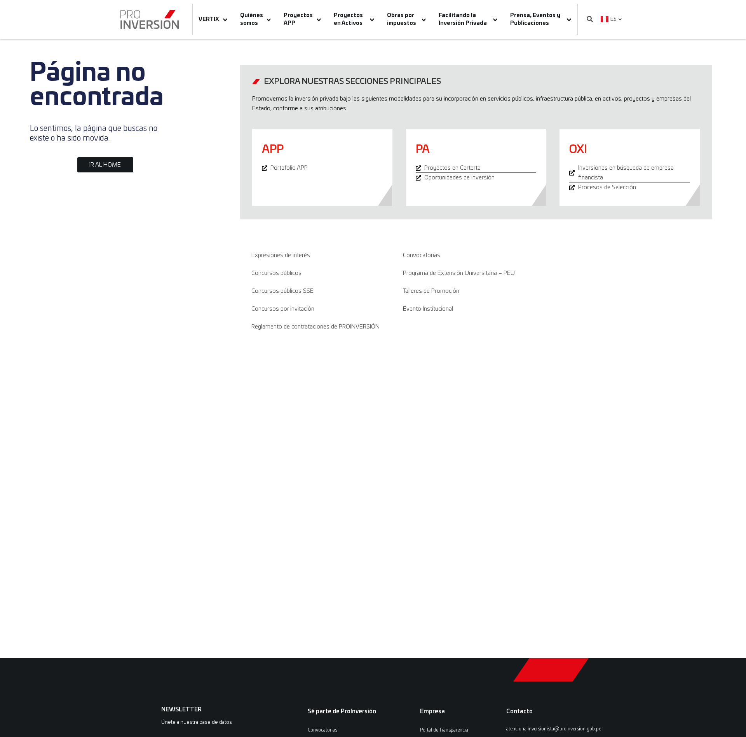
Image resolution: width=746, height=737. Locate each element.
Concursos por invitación (282, 309)
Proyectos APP (298, 19)
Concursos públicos (276, 273)
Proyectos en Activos (348, 19)
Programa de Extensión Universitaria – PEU (459, 273)
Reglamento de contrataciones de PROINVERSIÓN (315, 327)
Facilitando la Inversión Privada (463, 19)
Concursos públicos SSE (282, 291)
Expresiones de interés (280, 255)
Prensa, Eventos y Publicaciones (535, 19)
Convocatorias (421, 255)
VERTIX (209, 19)
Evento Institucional (428, 309)
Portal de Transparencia (444, 730)
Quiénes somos (251, 19)
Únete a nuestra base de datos (196, 722)
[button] (590, 19)
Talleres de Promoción (431, 291)
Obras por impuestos (401, 19)
